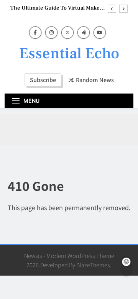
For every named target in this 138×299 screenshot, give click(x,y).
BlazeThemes (93, 265)
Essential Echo (69, 53)
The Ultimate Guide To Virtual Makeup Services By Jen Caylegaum (58, 8)
